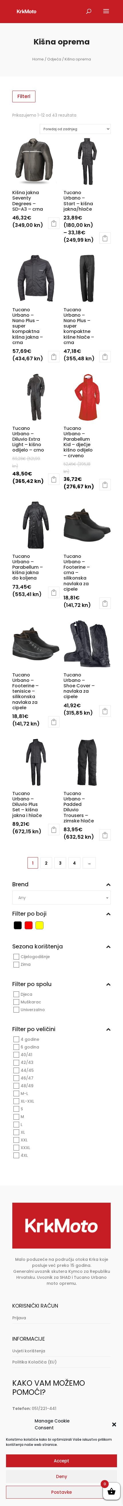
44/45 (27, 1070)
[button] (114, 1424)
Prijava (19, 1318)
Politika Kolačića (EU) (34, 1362)
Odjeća (54, 59)
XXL (24, 1140)
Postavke (61, 1492)
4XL (24, 1155)
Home (38, 59)
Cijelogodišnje (35, 957)
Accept (61, 1461)
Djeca (26, 994)
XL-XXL (27, 1101)
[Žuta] (39, 925)
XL (23, 1132)
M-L (24, 1093)
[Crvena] (28, 925)
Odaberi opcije (53, 223)
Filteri (23, 96)
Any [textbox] (22, 898)
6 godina (30, 1047)
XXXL (25, 1148)
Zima (26, 965)
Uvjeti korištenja (28, 1351)
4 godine (30, 1039)
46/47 (27, 1078)
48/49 (27, 1086)
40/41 (26, 1055)
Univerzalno (33, 1010)
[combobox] (61, 898)
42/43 (27, 1063)
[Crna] (17, 925)
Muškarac (31, 1002)
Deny (61, 1476)
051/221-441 (44, 1408)
